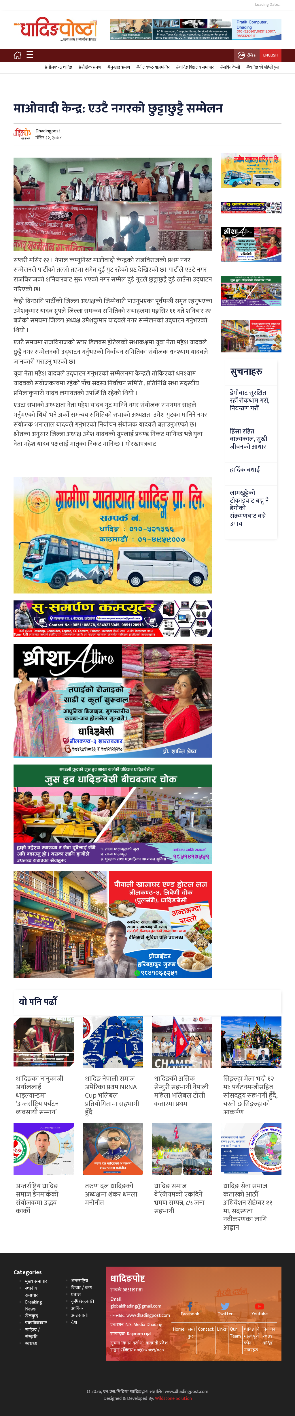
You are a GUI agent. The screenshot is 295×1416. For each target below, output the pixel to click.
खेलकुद (31, 1316)
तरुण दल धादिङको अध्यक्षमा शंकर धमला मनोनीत (111, 1194)
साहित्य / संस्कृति (32, 1333)
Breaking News (33, 1305)
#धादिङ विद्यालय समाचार (194, 67)
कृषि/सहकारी (82, 1302)
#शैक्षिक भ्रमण (89, 67)
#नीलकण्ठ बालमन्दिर (152, 67)
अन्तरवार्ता (79, 1315)
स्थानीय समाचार (31, 1291)
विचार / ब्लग (81, 1288)
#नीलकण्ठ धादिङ (57, 67)
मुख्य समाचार (36, 1281)
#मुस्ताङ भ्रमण (118, 67)
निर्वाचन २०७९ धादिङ (268, 1336)
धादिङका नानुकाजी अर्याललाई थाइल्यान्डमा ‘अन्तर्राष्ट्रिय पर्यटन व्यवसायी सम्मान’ (39, 1095)
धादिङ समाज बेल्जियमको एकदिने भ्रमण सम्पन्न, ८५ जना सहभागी (179, 1198)
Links (222, 1329)
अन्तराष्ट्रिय (79, 1281)
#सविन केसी (229, 67)
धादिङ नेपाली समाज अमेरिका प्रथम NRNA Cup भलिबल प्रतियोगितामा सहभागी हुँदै (112, 1095)
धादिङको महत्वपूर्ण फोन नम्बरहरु (251, 1339)
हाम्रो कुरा (191, 1332)
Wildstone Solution (173, 1398)
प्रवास (76, 1295)
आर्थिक (77, 1308)
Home (178, 1329)
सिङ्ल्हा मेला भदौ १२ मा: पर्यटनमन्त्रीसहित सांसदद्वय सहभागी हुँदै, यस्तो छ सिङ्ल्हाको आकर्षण (250, 1095)
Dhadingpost (47, 131)
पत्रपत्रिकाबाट (36, 1323)
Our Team (235, 1332)
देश (74, 1322)
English (270, 55)
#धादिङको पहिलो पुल (262, 67)
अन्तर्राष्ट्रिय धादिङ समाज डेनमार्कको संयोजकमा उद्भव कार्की (37, 1198)
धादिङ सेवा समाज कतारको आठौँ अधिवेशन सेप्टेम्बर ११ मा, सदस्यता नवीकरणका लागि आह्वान (247, 1206)
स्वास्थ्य (31, 1344)
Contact (206, 1329)
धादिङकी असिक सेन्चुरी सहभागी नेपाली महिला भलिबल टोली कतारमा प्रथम (181, 1091)
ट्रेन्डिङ (251, 55)
